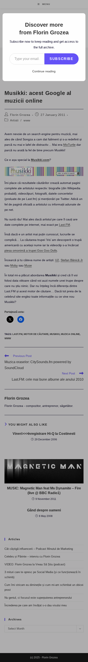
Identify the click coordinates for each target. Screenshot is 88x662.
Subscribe (61, 59)
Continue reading (44, 71)
